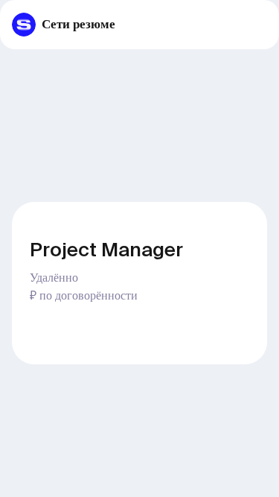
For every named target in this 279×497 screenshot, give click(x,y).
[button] (262, 24)
